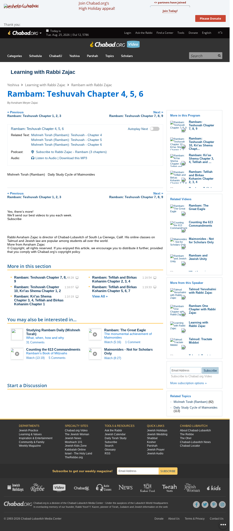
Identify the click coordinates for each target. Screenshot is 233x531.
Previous (34, 114)
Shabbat (152, 438)
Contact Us (216, 518)
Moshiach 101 (73, 442)
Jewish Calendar (115, 434)
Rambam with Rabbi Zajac (91, 85)
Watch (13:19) (35, 358)
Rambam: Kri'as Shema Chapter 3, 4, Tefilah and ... (201, 158)
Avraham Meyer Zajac (24, 102)
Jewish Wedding (157, 434)
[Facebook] (196, 504)
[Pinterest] (213, 504)
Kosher (151, 442)
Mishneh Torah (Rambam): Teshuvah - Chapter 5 (66, 140)
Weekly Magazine (30, 445)
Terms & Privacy (195, 518)
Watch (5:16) (112, 342)
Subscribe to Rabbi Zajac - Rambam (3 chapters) (71, 152)
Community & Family (31, 442)
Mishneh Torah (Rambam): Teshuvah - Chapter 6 (66, 144)
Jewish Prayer (156, 449)
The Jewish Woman (77, 434)
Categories (14, 56)
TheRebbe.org (74, 457)
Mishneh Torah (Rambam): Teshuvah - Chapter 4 (66, 135)
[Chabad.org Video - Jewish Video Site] (115, 44)
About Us (174, 518)
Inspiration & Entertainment (35, 438)
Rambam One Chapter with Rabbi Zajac (202, 309)
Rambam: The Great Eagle (125, 330)
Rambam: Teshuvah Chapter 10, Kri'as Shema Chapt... (201, 143)
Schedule (35, 56)
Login (127, 33)
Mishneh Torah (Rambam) (191, 402)
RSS (107, 453)
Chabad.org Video (76, 430)
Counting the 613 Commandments (53, 349)
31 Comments (35, 342)
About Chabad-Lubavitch (195, 430)
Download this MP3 (73, 158)
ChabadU (55, 56)
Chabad (71, 503)
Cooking (148, 487)
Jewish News (73, 438)
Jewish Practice (28, 430)
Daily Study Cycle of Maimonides (196, 407)
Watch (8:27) (112, 358)
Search (109, 445)
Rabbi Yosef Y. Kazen (87, 506)
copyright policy (69, 252)
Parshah (92, 56)
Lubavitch (82, 503)
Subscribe (111, 442)
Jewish (138, 506)
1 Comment (132, 342)
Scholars (127, 56)
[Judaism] (22, 32)
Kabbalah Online (75, 449)
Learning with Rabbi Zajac (43, 72)
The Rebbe (187, 434)
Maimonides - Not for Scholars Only (201, 240)
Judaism (124, 506)
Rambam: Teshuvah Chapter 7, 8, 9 (201, 125)
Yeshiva (74, 56)
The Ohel (185, 438)
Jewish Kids (214, 487)
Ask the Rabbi (143, 33)
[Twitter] (205, 504)
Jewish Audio (155, 453)
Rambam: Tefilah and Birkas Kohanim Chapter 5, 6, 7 (114, 289)
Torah (115, 506)
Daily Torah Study (116, 438)
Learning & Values (30, 434)
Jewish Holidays (157, 430)
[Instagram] (222, 504)
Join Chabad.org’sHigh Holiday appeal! (97, 5)
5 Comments (57, 358)
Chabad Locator (190, 445)
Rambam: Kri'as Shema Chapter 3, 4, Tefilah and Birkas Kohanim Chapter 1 (38, 300)
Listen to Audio (46, 158)
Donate (193, 33)
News (126, 487)
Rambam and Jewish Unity (198, 257)
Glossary (110, 449)
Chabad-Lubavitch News (195, 442)
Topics (109, 56)
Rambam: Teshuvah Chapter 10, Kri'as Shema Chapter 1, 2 (37, 289)
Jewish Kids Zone (76, 445)
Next (136, 114)
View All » (100, 296)
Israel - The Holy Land (78, 453)
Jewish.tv (59, 487)
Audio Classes (104, 487)
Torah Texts (170, 487)
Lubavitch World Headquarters (151, 503)
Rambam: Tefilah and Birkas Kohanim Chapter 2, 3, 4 (114, 279)
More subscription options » (188, 383)
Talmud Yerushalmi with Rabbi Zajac (202, 291)
